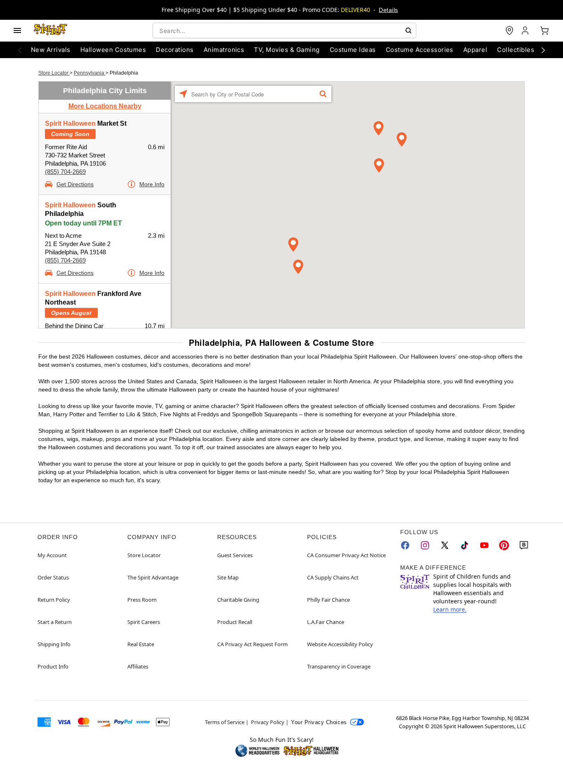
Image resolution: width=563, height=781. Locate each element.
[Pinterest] (504, 545)
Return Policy (54, 599)
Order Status (53, 577)
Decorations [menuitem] (174, 50)
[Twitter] (445, 545)
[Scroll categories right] (543, 49)
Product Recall (234, 622)
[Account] (525, 30)
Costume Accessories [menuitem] (419, 50)
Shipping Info (54, 644)
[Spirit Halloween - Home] (50, 30)
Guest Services (235, 555)
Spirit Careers (143, 622)
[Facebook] (405, 545)
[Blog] (524, 545)
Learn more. (450, 609)
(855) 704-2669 (65, 171)
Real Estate (140, 644)
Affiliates (137, 666)
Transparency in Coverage (339, 666)
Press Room (142, 599)
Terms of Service (224, 722)
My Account (52, 555)
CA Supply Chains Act (333, 577)
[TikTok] (464, 545)
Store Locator (54, 73)
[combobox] (284, 30)
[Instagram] (425, 545)
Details (388, 10)
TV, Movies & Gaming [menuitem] (286, 50)
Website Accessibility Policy (340, 644)
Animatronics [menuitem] (224, 50)
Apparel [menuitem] (475, 50)
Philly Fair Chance (328, 599)
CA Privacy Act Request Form (252, 644)
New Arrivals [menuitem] (50, 50)
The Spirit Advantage (152, 577)
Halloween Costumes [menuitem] (113, 50)
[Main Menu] (17, 30)
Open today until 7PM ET (83, 223)
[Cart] (544, 30)
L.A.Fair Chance (325, 622)
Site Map (228, 577)
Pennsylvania (90, 73)
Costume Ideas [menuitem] (353, 50)
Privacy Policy (267, 722)
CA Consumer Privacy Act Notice (346, 555)
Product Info (53, 666)
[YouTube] (484, 545)
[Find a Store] (509, 30)
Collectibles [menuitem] (515, 50)
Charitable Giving (238, 599)
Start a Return (55, 622)
